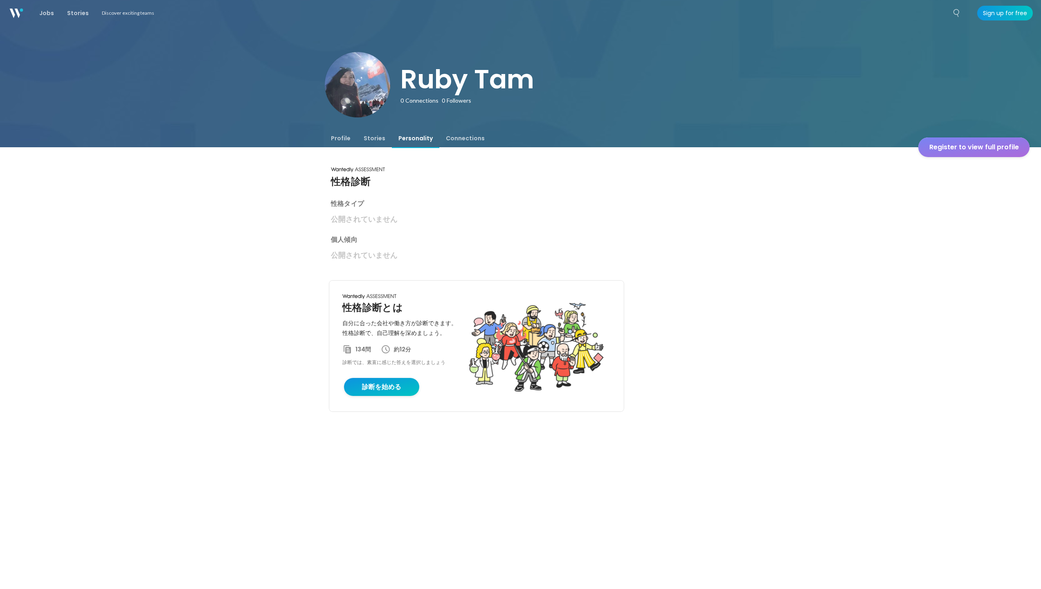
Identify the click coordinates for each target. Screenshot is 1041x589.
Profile (341, 138)
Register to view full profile (974, 147)
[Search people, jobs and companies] (957, 13)
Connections (465, 138)
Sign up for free (1005, 13)
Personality (415, 138)
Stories (374, 138)
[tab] (340, 138)
